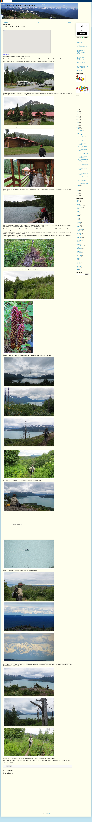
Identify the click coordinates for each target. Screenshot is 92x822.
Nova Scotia (79, 240)
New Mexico (79, 230)
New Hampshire (80, 229)
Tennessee (79, 256)
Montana (78, 225)
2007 (78, 193)
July (79, 133)
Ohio (78, 241)
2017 (78, 119)
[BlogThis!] (8, 766)
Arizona (78, 203)
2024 (78, 111)
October (79, 128)
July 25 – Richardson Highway (82, 144)
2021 (78, 114)
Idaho (78, 214)
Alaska (78, 200)
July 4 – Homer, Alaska (82, 178)
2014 (78, 124)
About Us (78, 41)
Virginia (78, 263)
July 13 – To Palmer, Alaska (83, 164)
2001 (78, 195)
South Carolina (79, 254)
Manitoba (78, 219)
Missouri (78, 223)
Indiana (78, 216)
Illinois (78, 215)
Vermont (78, 262)
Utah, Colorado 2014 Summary (82, 59)
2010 (78, 190)
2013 (78, 125)
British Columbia (80, 205)
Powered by (79, 37)
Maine (78, 218)
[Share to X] (9, 766)
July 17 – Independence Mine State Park (82, 157)
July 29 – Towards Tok (82, 136)
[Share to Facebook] (10, 766)
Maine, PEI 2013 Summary (82, 61)
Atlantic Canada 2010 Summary (82, 66)
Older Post (69, 22)
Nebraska (78, 226)
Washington (79, 265)
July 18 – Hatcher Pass (82, 155)
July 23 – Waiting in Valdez (83, 147)
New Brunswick (80, 227)
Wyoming (78, 267)
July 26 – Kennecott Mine (82, 142)
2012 (78, 127)
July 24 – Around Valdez (82, 146)
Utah (78, 259)
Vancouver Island (80, 260)
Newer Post (6, 22)
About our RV (79, 70)
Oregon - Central (80, 245)
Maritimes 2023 (80, 45)
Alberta (78, 201)
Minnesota (79, 222)
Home (38, 22)
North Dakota (79, 238)
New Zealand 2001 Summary (82, 68)
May (79, 187)
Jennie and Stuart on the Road (19, 5)
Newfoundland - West (81, 236)
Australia (78, 204)
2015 (78, 122)
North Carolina (79, 237)
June (79, 185)
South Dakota (79, 255)
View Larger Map (6, 54)
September (80, 130)
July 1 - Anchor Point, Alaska (83, 183)
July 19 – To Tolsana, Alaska (83, 153)
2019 (78, 116)
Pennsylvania (79, 248)
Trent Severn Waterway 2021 (82, 46)
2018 (78, 117)
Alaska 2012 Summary (81, 62)
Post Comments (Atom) (12, 806)
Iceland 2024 (79, 42)
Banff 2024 (79, 43)
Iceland (78, 212)
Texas (78, 258)
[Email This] (6, 766)
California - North (80, 207)
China (78, 208)
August (79, 131)
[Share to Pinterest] (11, 766)
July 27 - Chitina (81, 140)
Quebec (78, 251)
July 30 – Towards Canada (83, 134)
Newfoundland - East (81, 234)
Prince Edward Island (81, 249)
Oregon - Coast (79, 247)
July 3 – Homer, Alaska (82, 180)
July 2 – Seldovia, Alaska (82, 181)
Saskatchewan (79, 252)
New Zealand (79, 233)
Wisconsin (79, 266)
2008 (78, 192)
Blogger (48, 813)
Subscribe (82, 33)
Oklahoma (79, 243)
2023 (78, 113)
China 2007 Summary (81, 67)
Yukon (78, 269)
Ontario (78, 244)
